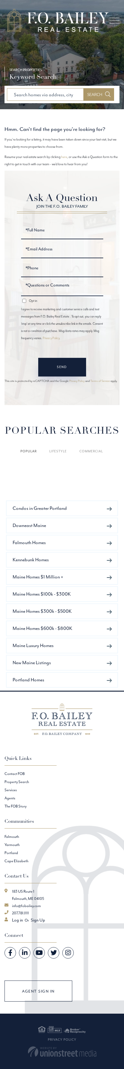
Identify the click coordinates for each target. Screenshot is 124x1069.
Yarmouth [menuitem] (12, 844)
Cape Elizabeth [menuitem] (16, 861)
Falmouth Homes (29, 542)
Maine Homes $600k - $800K (42, 628)
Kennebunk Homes (31, 559)
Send (62, 367)
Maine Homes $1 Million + (38, 577)
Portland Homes (28, 680)
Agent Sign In (38, 991)
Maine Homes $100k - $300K (42, 594)
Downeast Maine (29, 525)
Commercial (91, 451)
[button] (99, 94)
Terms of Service (100, 381)
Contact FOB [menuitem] (15, 773)
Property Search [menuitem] (17, 781)
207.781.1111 (20, 913)
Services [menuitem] (11, 790)
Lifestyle (58, 451)
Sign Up (38, 920)
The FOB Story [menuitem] (15, 806)
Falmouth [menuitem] (12, 836)
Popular (28, 451)
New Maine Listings (32, 662)
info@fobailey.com (26, 905)
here (64, 157)
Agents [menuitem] (10, 798)
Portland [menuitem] (11, 853)
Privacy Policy (51, 338)
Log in (17, 920)
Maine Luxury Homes (33, 645)
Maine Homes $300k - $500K (42, 611)
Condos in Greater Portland (40, 508)
